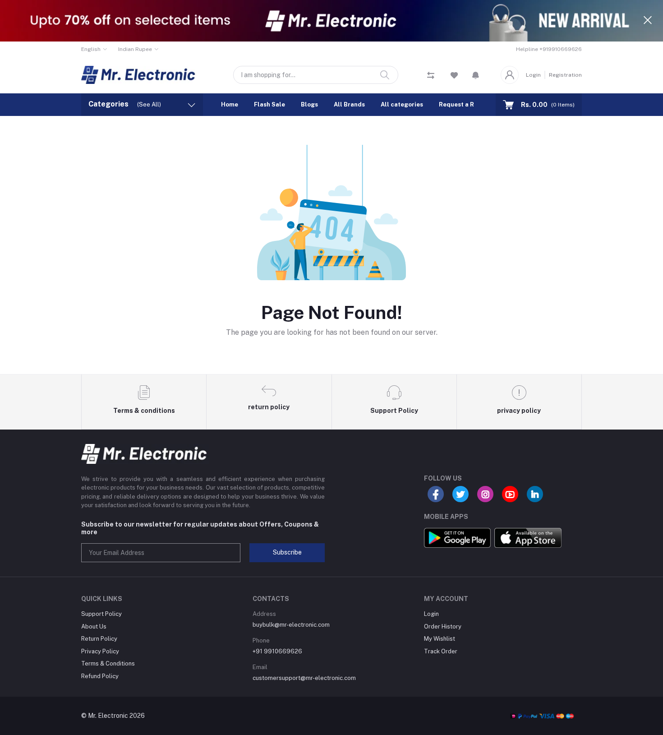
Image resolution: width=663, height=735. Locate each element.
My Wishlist (439, 638)
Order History (442, 626)
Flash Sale (269, 104)
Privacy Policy (100, 651)
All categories (402, 104)
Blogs (309, 104)
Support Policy (101, 613)
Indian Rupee (135, 49)
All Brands (349, 104)
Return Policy (99, 638)
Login (533, 75)
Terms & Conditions (108, 663)
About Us (93, 626)
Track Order (440, 651)
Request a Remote (466, 104)
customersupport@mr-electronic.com (304, 678)
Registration (565, 75)
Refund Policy (100, 676)
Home (229, 104)
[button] (475, 75)
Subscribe (287, 552)
